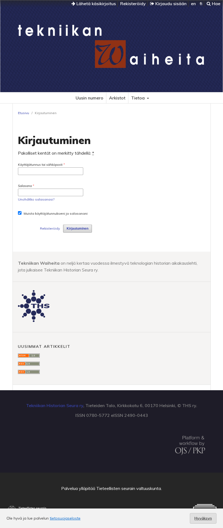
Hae (215, 3)
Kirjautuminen (77, 228)
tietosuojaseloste (65, 518)
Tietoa (138, 98)
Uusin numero (89, 98)
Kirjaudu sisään (170, 3)
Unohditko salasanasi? (36, 199)
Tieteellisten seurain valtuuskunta (128, 488)
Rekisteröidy (133, 3)
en (193, 3)
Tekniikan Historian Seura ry (54, 405)
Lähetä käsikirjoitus (95, 3)
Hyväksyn (203, 518)
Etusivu (23, 113)
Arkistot (117, 98)
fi (201, 3)
